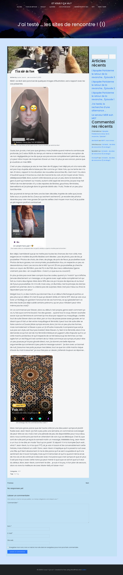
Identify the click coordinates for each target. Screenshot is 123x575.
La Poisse (52, 7)
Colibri (84, 570)
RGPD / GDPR (102, 7)
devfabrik (95, 140)
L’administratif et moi (81, 7)
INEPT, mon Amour (107, 140)
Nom (9, 526)
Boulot (43, 7)
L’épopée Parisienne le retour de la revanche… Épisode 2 (103, 85)
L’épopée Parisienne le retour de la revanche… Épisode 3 (103, 74)
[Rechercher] (112, 56)
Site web (10, 540)
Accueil (19, 7)
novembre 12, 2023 (35, 77)
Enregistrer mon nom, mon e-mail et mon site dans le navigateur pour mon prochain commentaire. (43, 547)
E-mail (10, 533)
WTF (93, 7)
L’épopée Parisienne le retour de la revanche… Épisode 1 (103, 96)
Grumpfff (95, 158)
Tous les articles (31, 7)
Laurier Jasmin (21, 77)
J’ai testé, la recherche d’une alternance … (101, 107)
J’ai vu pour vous (64, 7)
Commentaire (12, 503)
